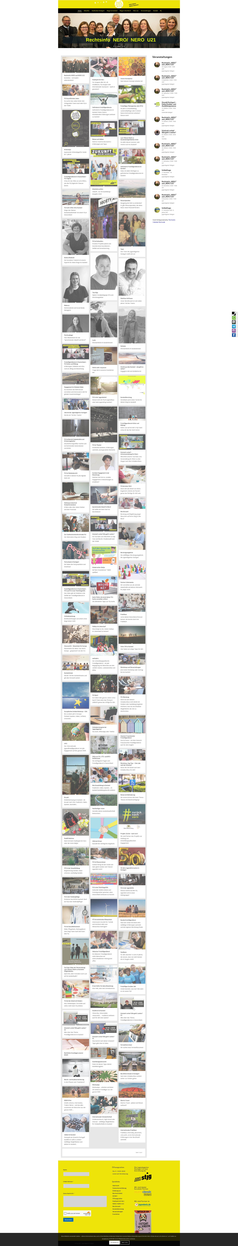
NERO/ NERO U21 (118, 1204)
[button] (119, 30)
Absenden (68, 1220)
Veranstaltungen (162, 56)
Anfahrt (114, 1196)
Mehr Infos (125, 1242)
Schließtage (166, 170)
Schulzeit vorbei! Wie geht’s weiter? (120, 39)
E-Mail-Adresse (68, 1181)
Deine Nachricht (69, 1193)
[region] (119, 30)
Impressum (115, 1185)
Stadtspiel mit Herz (118, 1201)
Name (65, 1170)
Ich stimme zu (114, 1242)
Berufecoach (116, 1206)
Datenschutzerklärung (119, 1188)
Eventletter (116, 1214)
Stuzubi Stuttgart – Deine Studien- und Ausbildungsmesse (169, 104)
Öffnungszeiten (117, 1198)
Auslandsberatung (118, 1209)
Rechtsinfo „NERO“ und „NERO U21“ (169, 64)
